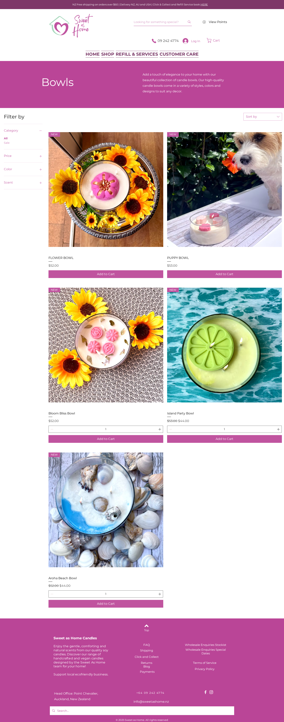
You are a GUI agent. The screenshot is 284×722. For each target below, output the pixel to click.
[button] (219, 40)
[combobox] (262, 117)
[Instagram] (211, 692)
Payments (147, 672)
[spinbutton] (106, 429)
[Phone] (153, 40)
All (6, 138)
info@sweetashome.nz (151, 701)
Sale (6, 143)
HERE (204, 4)
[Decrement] (51, 429)
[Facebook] (205, 692)
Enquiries (208, 649)
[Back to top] (147, 626)
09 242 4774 (168, 41)
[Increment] (160, 429)
